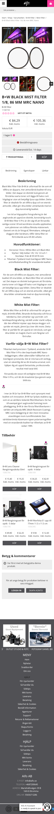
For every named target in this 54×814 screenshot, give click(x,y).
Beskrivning (11, 170)
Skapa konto (36, 590)
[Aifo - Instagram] (5, 809)
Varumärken (19, 18)
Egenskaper (29, 170)
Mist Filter (41, 18)
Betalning (27, 700)
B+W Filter (30, 18)
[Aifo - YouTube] (12, 809)
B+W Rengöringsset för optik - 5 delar (13, 522)
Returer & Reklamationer (27, 719)
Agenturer (27, 711)
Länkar (45, 170)
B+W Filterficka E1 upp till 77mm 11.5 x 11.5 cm (39, 522)
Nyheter (27, 663)
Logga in (16, 590)
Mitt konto (27, 692)
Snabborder (27, 667)
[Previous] (3, 638)
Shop (10, 18)
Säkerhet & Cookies (27, 704)
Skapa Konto (27, 727)
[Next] (51, 84)
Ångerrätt (27, 723)
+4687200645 (31, 784)
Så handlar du (27, 684)
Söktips (27, 688)
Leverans (27, 696)
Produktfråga (15, 157)
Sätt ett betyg (25, 113)
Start (4, 18)
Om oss (27, 671)
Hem (27, 659)
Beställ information (27, 707)
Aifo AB (27, 776)
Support (27, 715)
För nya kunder (27, 681)
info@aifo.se (31, 780)
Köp (44, 157)
